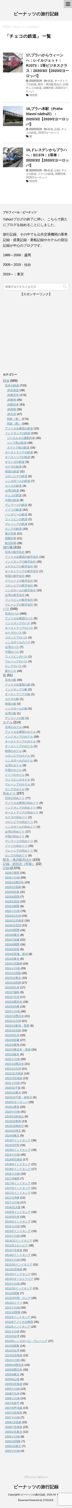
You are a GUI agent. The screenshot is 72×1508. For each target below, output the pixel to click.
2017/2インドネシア (18, 1192)
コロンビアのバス (16, 637)
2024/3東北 (12, 958)
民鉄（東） (14, 418)
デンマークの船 (15, 718)
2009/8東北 (12, 1374)
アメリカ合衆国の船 (17, 684)
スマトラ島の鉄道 (18, 447)
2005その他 (12, 1450)
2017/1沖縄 (12, 1197)
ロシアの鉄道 (13, 528)
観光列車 (10, 543)
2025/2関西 (12, 906)
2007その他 (12, 1417)
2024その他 (12, 968)
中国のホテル (13, 770)
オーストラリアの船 (17, 694)
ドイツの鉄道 (46, 173)
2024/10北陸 (13, 925)
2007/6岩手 (12, 1403)
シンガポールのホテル (19, 760)
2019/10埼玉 (13, 1130)
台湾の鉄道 (12, 490)
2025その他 (12, 911)
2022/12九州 (13, 1020)
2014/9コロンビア (16, 1245)
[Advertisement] (36, 332)
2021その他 (12, 1083)
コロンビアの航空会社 (19, 585)
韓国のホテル (13, 751)
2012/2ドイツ (13, 1302)
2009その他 (12, 1388)
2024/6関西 (12, 944)
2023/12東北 (13, 977)
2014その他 (12, 1259)
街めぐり (9, 793)
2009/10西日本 (14, 1364)
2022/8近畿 (12, 1040)
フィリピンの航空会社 (19, 599)
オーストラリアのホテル (20, 741)
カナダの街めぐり (16, 817)
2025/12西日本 (14, 882)
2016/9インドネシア (18, 1212)
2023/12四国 (13, 973)
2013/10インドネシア (18, 1264)
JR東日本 (13, 395)
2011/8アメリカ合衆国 (19, 1321)
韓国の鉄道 (12, 471)
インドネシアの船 (16, 689)
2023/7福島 (12, 992)
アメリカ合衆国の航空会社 (22, 556)
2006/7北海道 (13, 1427)
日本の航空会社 (15, 552)
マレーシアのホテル (17, 784)
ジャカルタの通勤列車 (21, 438)
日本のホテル (13, 727)
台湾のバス (12, 647)
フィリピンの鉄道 (16, 519)
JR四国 (11, 409)
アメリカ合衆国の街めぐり (22, 802)
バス (6, 609)
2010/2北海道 (13, 1355)
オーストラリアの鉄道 (19, 452)
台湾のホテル (13, 765)
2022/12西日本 (14, 1016)
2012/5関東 (12, 1293)
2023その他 (12, 1011)
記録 (65, 84)
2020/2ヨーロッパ (48, 132)
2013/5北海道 (13, 1269)
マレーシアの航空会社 (19, 604)
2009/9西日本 (13, 1369)
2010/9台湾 (12, 1336)
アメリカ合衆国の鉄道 (19, 428)
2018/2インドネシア (18, 1169)
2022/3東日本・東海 (18, 1049)
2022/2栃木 (12, 1054)
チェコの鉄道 (34, 87)
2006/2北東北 (13, 1431)
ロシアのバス (13, 666)
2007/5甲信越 (13, 1407)
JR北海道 (13, 390)
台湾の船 (10, 713)
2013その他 (12, 1283)
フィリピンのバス (16, 656)
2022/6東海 (12, 1044)
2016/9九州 (12, 1216)
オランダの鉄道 (15, 461)
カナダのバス (13, 632)
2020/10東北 (13, 1092)
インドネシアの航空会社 (20, 561)
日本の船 (10, 679)
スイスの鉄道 (13, 485)
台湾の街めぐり (15, 831)
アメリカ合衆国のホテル (20, 731)
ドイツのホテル (15, 774)
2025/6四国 (12, 896)
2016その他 (12, 1226)
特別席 (33, 95)
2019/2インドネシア (18, 1149)
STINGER (48, 1500)
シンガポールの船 (16, 708)
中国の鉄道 (12, 500)
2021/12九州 (13, 1068)
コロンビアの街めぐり (19, 822)
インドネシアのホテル (19, 736)
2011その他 (12, 1331)
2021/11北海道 (14, 1073)
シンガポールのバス (17, 642)
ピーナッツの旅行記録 (36, 14)
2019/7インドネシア (18, 1140)
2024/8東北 (12, 934)
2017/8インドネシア (18, 1183)
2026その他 (12, 877)
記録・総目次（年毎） (19, 864)
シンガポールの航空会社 (20, 590)
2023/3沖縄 (12, 1006)
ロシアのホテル (15, 789)
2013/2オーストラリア (19, 1278)
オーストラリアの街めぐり (22, 812)
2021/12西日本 (14, 1063)
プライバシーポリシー (36, 1477)
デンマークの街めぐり (19, 841)
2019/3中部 (12, 1145)
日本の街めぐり (15, 798)
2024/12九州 (13, 915)
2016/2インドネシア (18, 1221)
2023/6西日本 (13, 1001)
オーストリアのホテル (19, 746)
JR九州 (11, 414)
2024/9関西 (12, 930)
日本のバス (12, 613)
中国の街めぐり (15, 836)
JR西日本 (13, 404)
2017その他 (12, 1202)
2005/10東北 (13, 1446)
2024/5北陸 (12, 949)
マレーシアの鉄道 (16, 524)
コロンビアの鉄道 (16, 476)
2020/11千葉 (13, 1087)
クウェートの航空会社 (19, 580)
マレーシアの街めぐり (19, 850)
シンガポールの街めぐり (20, 826)
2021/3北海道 (13, 1078)
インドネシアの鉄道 (17, 433)
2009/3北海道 (13, 1384)
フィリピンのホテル (17, 779)
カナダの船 (12, 699)
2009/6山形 (12, 1379)
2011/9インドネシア (17, 1317)
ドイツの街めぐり (16, 845)
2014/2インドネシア (18, 1255)
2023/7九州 (12, 997)
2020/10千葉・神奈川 (18, 1097)
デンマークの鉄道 (16, 504)
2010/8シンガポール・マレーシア (26, 1341)
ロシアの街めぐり (16, 855)
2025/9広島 (12, 891)
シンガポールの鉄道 (17, 481)
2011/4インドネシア (17, 1326)
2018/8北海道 (13, 1159)
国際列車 (48, 87)
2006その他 (12, 1436)
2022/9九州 (12, 1035)
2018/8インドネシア (18, 1164)
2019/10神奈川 (14, 1126)
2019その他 (12, 1154)
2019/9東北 (12, 1135)
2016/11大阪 (13, 1207)
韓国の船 (10, 703)
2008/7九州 (12, 1393)
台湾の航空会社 (15, 595)
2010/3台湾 (12, 1350)
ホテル (8, 722)
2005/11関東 (13, 1441)
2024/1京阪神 (13, 963)
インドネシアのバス (17, 623)
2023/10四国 (13, 982)
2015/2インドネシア (18, 1231)
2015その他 (12, 1235)
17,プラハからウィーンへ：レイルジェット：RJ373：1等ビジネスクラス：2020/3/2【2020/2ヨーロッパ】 (47, 65)
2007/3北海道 (13, 1412)
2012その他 (12, 1307)
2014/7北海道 (13, 1250)
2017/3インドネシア (18, 1188)
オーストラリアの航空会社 (22, 571)
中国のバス (12, 651)
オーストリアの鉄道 (17, 457)
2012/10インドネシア (18, 1288)
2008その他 (12, 1398)
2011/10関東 (13, 1312)
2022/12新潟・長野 (17, 1025)
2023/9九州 (12, 987)
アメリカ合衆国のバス (19, 618)
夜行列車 (10, 533)
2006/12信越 (13, 1422)
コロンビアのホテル (17, 755)
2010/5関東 (12, 1345)
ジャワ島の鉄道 (17, 442)
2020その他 (12, 1111)
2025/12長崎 (13, 887)
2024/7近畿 (12, 939)
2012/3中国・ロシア (18, 1298)
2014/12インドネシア (18, 1240)
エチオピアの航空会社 (19, 566)
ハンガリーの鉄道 (16, 514)
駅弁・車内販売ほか (49, 84)
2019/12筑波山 (14, 1116)
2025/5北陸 (12, 901)
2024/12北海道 (14, 920)
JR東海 (11, 399)
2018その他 (12, 1173)
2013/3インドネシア (18, 1274)
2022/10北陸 (13, 1030)
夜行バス (10, 670)
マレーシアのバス (16, 661)
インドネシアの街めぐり (20, 807)
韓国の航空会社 (15, 576)
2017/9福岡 (12, 1178)
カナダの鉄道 (13, 466)
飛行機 (8, 547)
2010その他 (12, 1360)
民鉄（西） (14, 423)
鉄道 (50, 80)
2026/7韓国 (12, 872)
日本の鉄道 (12, 385)
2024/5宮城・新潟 (16, 954)
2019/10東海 (13, 1121)
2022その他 (12, 1059)
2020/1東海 (12, 1106)
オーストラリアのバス (19, 627)
